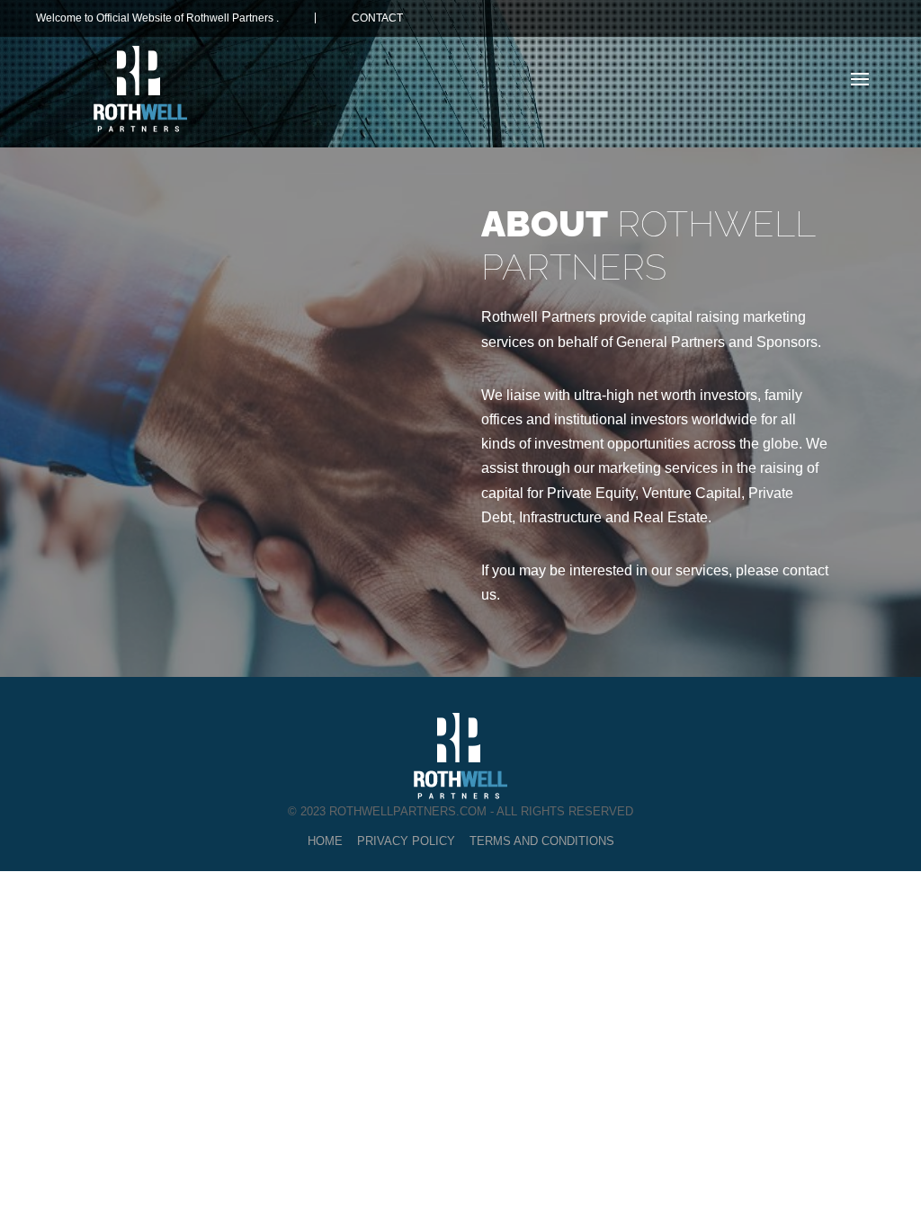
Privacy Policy (406, 841)
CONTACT (377, 18)
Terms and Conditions (541, 841)
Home (325, 841)
